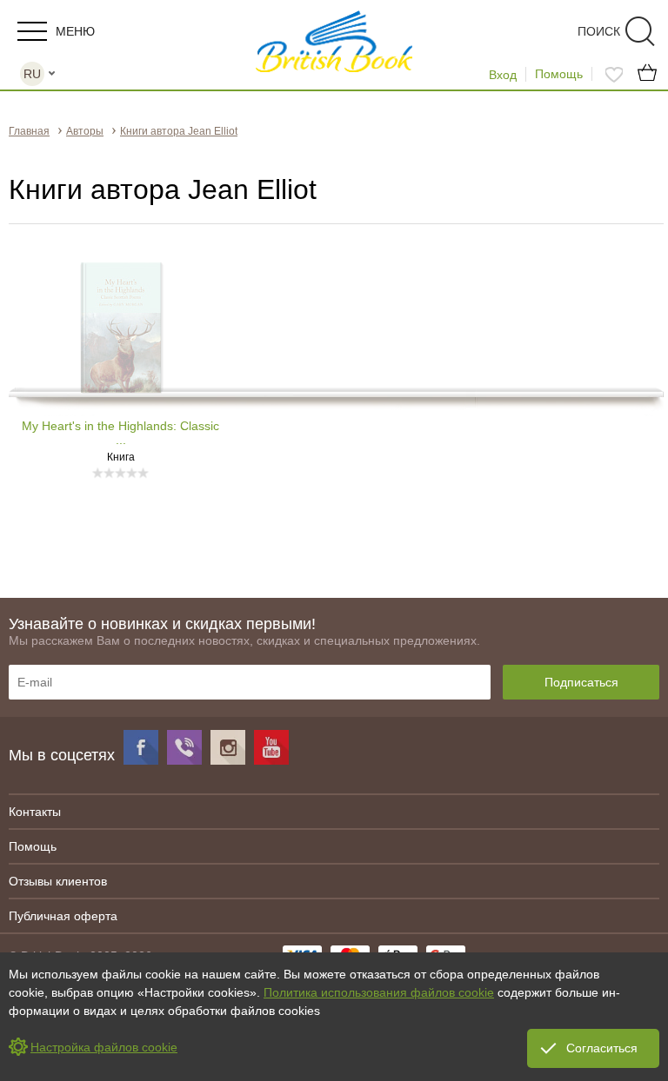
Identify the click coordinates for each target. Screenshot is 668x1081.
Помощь (559, 74)
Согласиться (602, 1048)
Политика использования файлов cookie (379, 992)
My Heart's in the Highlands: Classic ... (120, 433)
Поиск (599, 31)
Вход (503, 75)
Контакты (35, 812)
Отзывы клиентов (58, 881)
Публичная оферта (63, 916)
